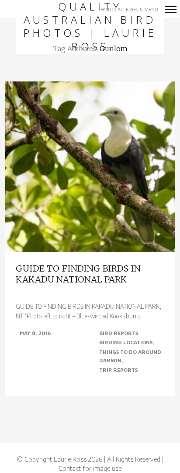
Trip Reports (118, 370)
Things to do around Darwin (130, 356)
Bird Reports (118, 333)
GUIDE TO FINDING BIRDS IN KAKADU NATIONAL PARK (78, 274)
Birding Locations (125, 342)
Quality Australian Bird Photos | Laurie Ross (90, 26)
